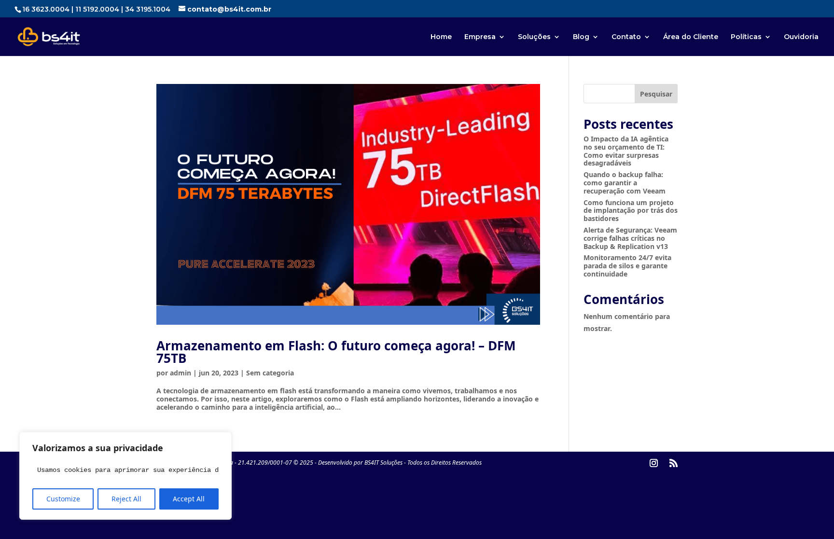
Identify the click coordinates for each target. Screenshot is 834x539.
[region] (125, 476)
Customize (63, 498)
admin (180, 372)
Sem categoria (270, 372)
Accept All (189, 498)
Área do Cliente (690, 37)
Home (441, 37)
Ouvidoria (801, 37)
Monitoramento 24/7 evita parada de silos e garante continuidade (627, 265)
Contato (626, 37)
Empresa (480, 37)
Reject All (126, 498)
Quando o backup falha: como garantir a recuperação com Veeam (625, 182)
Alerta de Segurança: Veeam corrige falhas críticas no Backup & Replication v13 (630, 238)
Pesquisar (656, 93)
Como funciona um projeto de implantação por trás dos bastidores (631, 210)
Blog (581, 37)
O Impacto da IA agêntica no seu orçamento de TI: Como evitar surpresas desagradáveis (626, 150)
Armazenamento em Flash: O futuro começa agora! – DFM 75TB (336, 352)
